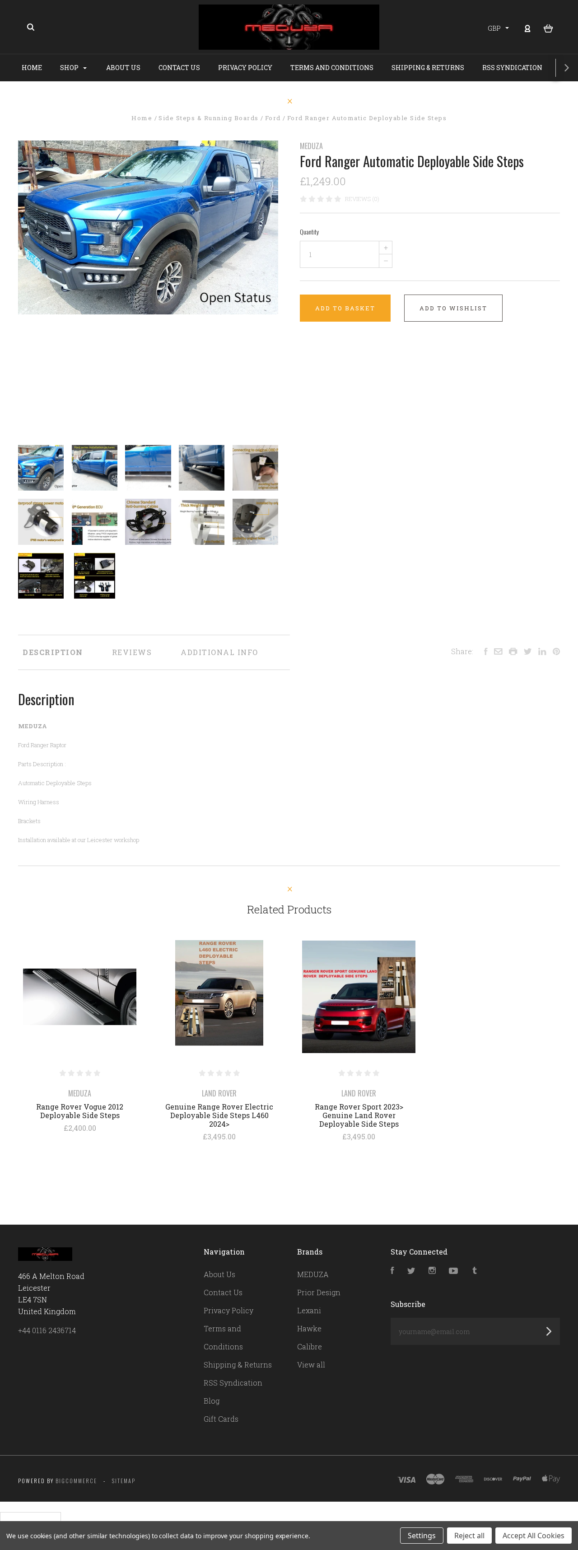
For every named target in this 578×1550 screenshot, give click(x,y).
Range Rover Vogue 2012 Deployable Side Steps (79, 1111)
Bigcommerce (76, 1480)
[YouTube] (453, 1271)
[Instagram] (432, 1271)
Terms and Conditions (331, 67)
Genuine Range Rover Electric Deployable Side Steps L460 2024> (219, 1115)
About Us (123, 67)
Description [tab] (53, 652)
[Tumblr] (474, 1271)
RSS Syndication (512, 67)
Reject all (469, 1536)
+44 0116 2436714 (47, 1330)
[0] (548, 27)
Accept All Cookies (533, 1536)
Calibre (309, 1346)
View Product (80, 997)
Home (32, 67)
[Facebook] (392, 1271)
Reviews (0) (362, 199)
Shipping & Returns (428, 67)
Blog (211, 1400)
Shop (70, 67)
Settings (422, 1536)
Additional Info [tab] (219, 652)
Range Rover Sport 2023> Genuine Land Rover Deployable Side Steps (359, 1115)
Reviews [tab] (132, 652)
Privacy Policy (245, 67)
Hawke (309, 1328)
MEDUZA (311, 145)
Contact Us (179, 67)
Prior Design (318, 1292)
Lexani (309, 1310)
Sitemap (123, 1480)
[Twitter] (411, 1271)
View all (311, 1364)
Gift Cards (221, 1419)
